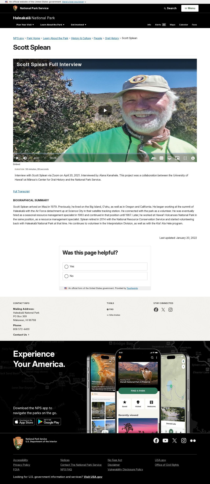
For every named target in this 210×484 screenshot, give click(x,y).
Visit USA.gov (93, 476)
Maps (172, 24)
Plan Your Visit (24, 24)
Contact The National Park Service (81, 464)
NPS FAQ (66, 469)
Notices (65, 460)
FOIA (16, 469)
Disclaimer (114, 464)
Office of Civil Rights (167, 464)
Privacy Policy (21, 464)
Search (171, 8)
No (72, 276)
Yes (72, 266)
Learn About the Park (51, 24)
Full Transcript (21, 191)
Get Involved (77, 24)
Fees (194, 24)
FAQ (111, 309)
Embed (16, 164)
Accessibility (20, 460)
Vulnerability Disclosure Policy (125, 469)
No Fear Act (115, 460)
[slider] (105, 153)
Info (149, 24)
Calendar (183, 24)
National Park (34, 18)
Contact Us (20, 334)
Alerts (160, 24)
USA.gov (160, 460)
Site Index (114, 315)
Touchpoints (132, 288)
